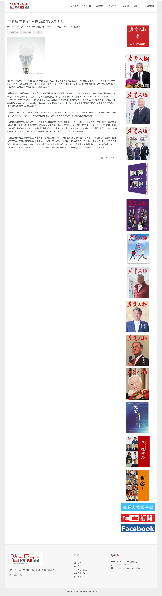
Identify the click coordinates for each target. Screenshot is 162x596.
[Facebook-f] (10, 575)
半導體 (39, 32)
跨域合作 (112, 6)
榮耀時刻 (137, 6)
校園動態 (150, 6)
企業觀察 (14, 32)
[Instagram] (20, 575)
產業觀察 (74, 6)
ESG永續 (125, 6)
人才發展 (87, 6)
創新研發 (100, 6)
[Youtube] (15, 575)
